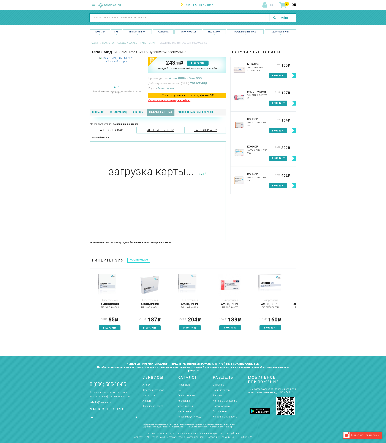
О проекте (218, 384)
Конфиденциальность (225, 416)
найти (284, 17)
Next (141, 72)
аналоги (138, 112)
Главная (94, 42)
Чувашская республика (198, 5)
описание (98, 112)
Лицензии (218, 395)
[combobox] (178, 17)
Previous (92, 72)
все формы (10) (118, 112)
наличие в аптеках (160, 112)
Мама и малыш (188, 31)
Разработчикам (221, 406)
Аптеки (146, 384)
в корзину (197, 63)
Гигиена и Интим (137, 31)
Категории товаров (153, 390)
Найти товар (149, 395)
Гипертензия (147, 42)
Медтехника (214, 31)
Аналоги (147, 400)
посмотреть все (139, 260)
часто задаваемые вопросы (195, 112)
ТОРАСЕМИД (198, 83)
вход (271, 5)
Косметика (163, 31)
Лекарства (100, 31)
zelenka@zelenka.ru (100, 402)
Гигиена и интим (186, 395)
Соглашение (220, 411)
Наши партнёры (221, 390)
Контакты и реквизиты (225, 400)
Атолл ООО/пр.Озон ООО (185, 78)
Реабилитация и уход (245, 31)
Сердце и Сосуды (127, 42)
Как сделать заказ (152, 406)
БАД (116, 31)
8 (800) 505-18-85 (108, 384)
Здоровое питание (280, 31)
